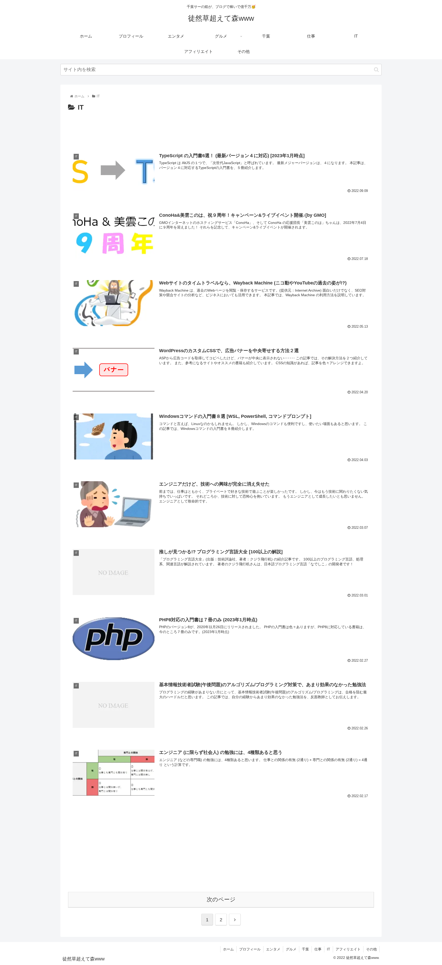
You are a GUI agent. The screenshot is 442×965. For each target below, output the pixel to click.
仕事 (318, 949)
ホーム (228, 949)
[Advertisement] (221, 127)
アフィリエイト (348, 949)
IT (328, 949)
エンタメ (273, 949)
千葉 (305, 949)
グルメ (291, 949)
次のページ (221, 899)
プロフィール (250, 949)
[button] (376, 70)
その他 (371, 949)
